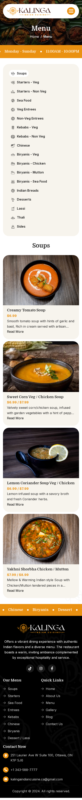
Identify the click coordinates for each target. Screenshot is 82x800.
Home (34, 37)
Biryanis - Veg (28, 154)
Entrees (13, 710)
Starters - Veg (28, 82)
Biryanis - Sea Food (32, 181)
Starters (14, 696)
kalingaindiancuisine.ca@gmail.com (37, 779)
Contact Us (54, 724)
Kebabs (13, 717)
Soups (22, 73)
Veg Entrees (26, 109)
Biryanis (14, 731)
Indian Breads (28, 190)
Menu (50, 703)
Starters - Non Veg (31, 91)
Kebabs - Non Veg (31, 136)
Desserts (24, 199)
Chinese (23, 145)
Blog (49, 717)
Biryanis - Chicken (31, 163)
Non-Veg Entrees (30, 118)
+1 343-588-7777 (24, 770)
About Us (53, 696)
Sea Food (24, 100)
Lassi (21, 208)
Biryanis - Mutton (30, 172)
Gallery (51, 710)
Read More (15, 332)
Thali (21, 217)
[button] (71, 11)
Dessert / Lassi (19, 738)
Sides (21, 226)
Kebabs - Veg (27, 127)
